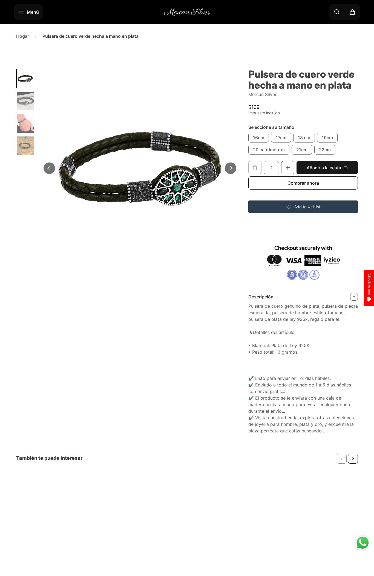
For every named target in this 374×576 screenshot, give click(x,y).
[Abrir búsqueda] (337, 12)
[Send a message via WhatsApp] (362, 542)
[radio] (258, 137)
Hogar (22, 36)
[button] (342, 459)
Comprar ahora (303, 183)
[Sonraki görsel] (230, 168)
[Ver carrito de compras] (352, 12)
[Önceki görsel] (49, 168)
